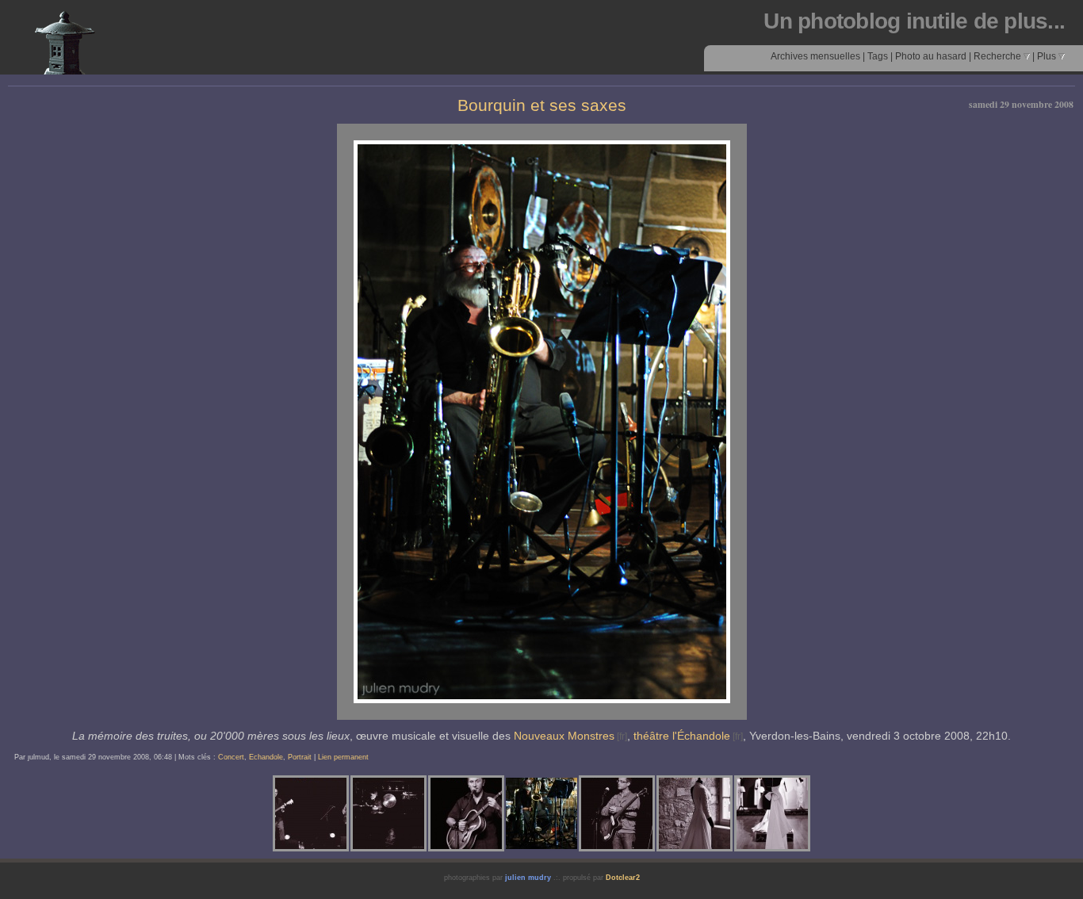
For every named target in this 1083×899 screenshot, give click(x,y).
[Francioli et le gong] (388, 813)
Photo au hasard (930, 56)
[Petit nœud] (772, 813)
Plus (1047, 56)
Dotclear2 (623, 878)
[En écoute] (617, 813)
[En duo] (311, 813)
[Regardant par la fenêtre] (694, 813)
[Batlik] (466, 813)
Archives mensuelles (815, 56)
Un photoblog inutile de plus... (914, 21)
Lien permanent (343, 757)
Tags (877, 56)
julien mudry (528, 878)
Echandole (266, 757)
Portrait (300, 757)
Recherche (999, 56)
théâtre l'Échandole (681, 736)
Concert (231, 757)
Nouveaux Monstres (564, 736)
